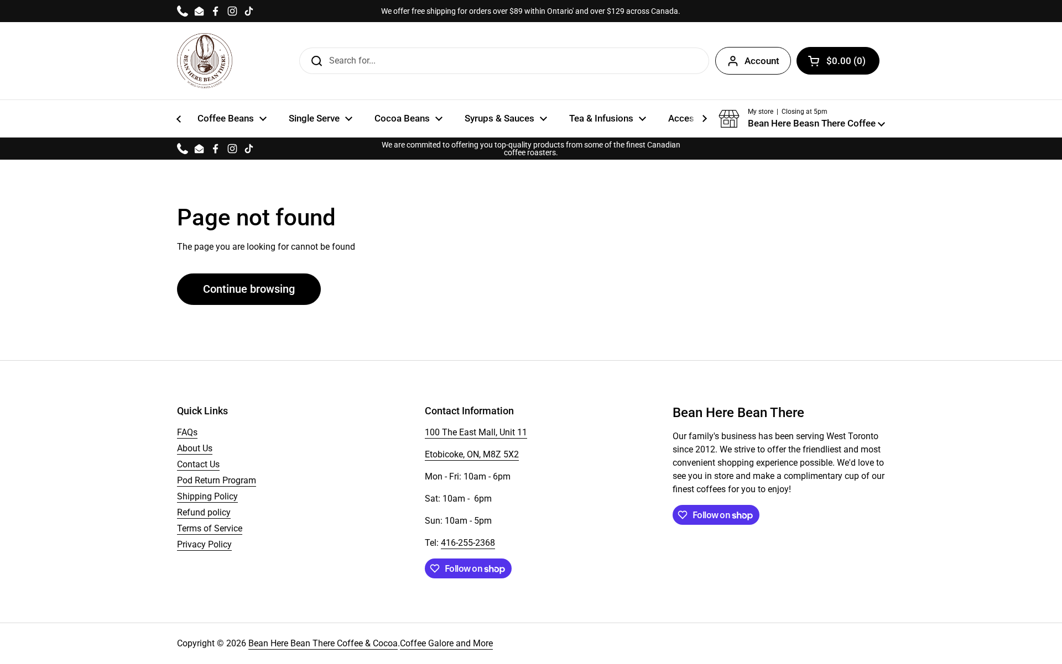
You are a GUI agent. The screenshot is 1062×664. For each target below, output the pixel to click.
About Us (194, 448)
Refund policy (204, 512)
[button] (802, 118)
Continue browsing (249, 289)
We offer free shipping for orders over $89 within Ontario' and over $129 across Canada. (530, 11)
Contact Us (198, 464)
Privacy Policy (204, 544)
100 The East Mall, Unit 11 (476, 432)
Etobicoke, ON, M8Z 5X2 (472, 454)
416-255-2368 (468, 542)
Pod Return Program (216, 480)
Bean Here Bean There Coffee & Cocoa (323, 643)
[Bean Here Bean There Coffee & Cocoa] (204, 60)
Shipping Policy (207, 496)
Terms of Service (209, 528)
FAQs (187, 432)
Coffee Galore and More (446, 643)
